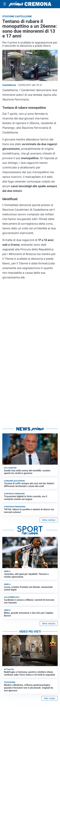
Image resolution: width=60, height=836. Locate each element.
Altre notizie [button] (48, 520)
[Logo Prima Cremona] (30, 4)
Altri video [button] (49, 698)
